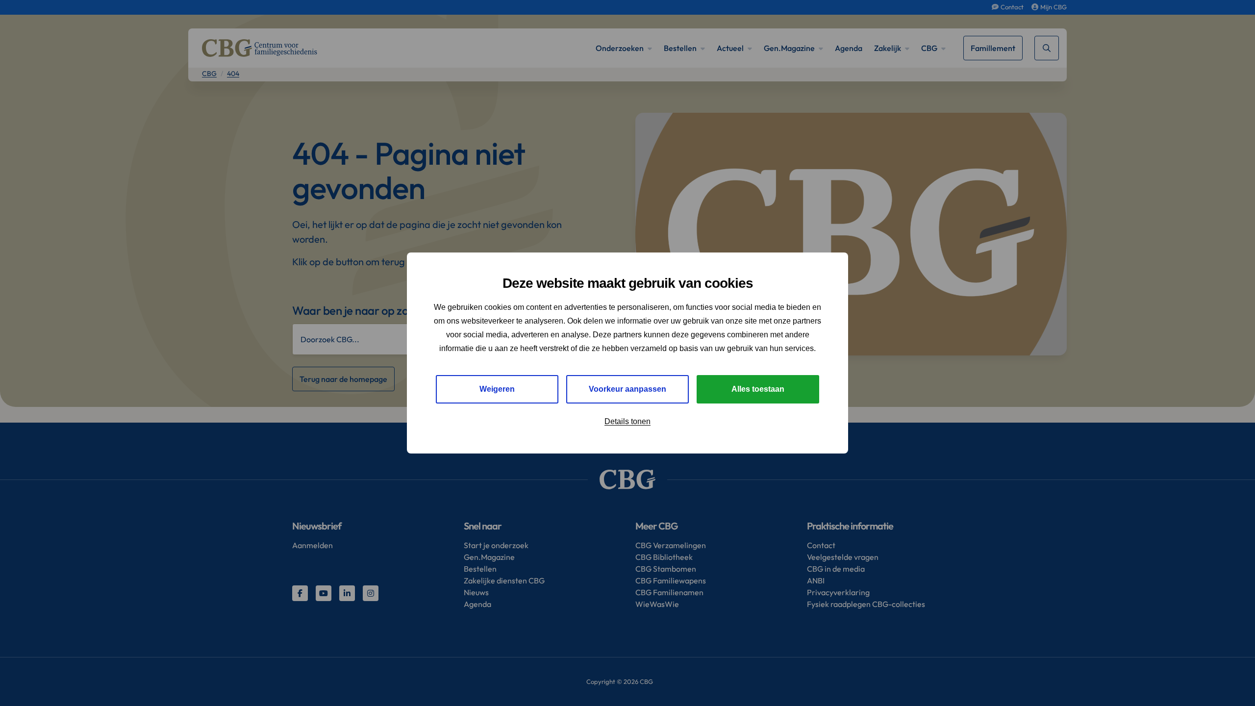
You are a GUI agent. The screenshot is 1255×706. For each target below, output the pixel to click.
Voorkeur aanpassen (627, 389)
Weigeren (497, 389)
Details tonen (627, 421)
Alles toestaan (757, 389)
